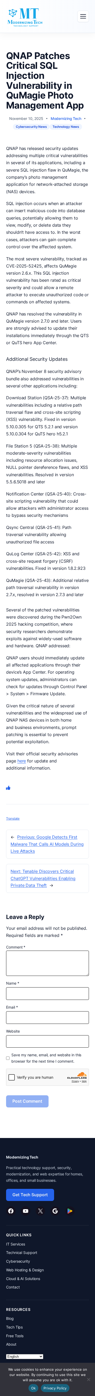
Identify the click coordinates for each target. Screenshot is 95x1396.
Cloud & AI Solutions (23, 1278)
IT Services (15, 1244)
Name (12, 983)
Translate (13, 818)
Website (13, 1031)
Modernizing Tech (66, 118)
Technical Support (21, 1252)
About (11, 1344)
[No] (88, 1379)
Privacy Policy (55, 1388)
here (21, 760)
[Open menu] (83, 16)
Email (12, 1007)
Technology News (66, 127)
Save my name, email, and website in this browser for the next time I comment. (46, 1058)
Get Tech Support (30, 1194)
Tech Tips (14, 1327)
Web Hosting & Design (25, 1270)
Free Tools (14, 1336)
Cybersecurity (18, 1261)
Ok (33, 1388)
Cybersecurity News (31, 127)
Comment (15, 947)
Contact (13, 1287)
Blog (10, 1318)
